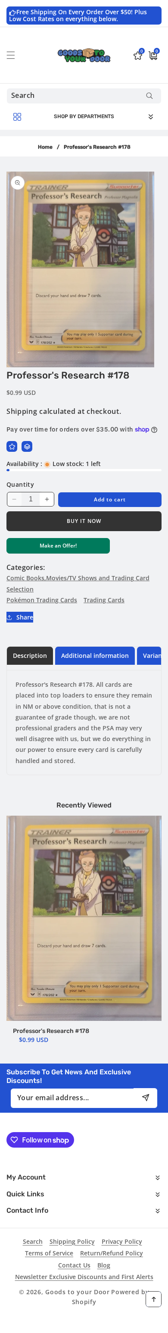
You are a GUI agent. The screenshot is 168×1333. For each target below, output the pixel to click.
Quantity (20, 484)
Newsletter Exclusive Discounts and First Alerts (84, 1277)
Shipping (21, 411)
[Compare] (27, 446)
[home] (83, 1323)
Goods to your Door (77, 1292)
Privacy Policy (122, 1241)
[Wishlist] (11, 446)
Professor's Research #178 (51, 1031)
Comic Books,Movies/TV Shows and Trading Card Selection (77, 583)
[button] (15, 55)
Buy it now (84, 521)
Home (45, 147)
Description (30, 655)
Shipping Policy (72, 1241)
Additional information (95, 655)
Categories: (25, 567)
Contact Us (74, 1265)
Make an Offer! (58, 548)
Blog (103, 1265)
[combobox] (84, 95)
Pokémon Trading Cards (41, 600)
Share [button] (24, 617)
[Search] (149, 95)
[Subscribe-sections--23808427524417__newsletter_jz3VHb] (145, 1098)
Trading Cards (104, 600)
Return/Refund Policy (111, 1253)
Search (33, 1241)
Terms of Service (49, 1253)
